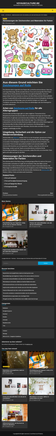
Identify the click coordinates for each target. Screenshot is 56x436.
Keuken (5, 316)
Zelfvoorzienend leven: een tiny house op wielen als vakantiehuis (19, 284)
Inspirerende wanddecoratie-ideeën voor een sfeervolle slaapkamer (20, 287)
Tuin (4, 325)
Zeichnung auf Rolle (24, 108)
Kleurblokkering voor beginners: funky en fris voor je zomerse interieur (21, 276)
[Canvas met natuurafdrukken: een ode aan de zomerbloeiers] (41, 212)
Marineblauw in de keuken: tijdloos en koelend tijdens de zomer (19, 281)
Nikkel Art (16, 137)
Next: (45, 194)
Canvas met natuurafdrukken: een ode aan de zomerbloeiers (18, 278)
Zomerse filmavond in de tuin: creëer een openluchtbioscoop (18, 290)
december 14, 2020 (11, 23)
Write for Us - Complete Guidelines (12, 336)
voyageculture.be (28, 3)
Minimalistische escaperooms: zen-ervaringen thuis (16, 296)
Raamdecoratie (7, 322)
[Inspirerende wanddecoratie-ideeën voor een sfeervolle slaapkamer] (14, 239)
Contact (5, 330)
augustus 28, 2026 (10, 373)
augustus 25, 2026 (10, 226)
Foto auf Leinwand (10, 178)
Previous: (10, 194)
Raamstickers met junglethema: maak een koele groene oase (18, 273)
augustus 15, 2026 (10, 253)
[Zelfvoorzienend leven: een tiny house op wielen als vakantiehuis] (14, 412)
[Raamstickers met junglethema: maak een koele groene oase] (14, 359)
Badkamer (5, 308)
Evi (4, 23)
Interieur (4, 18)
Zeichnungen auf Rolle (17, 85)
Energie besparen (7, 311)
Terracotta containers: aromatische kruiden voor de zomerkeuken (20, 293)
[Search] (53, 10)
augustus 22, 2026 (37, 226)
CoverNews (33, 433)
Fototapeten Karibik (11, 186)
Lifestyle (5, 319)
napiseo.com (29, 344)
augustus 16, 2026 (10, 426)
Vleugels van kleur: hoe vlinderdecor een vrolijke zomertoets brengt (20, 298)
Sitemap (5, 333)
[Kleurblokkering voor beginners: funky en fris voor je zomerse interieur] (14, 212)
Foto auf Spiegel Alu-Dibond (13, 183)
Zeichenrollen (46, 170)
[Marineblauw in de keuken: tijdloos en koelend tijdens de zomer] (41, 386)
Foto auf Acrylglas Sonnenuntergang (16, 181)
